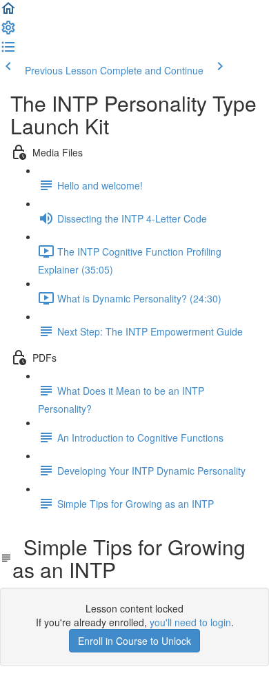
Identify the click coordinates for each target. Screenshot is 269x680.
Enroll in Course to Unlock (134, 641)
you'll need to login (190, 622)
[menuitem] (8, 32)
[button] (8, 12)
